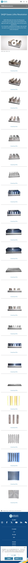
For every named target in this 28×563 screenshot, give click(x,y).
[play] (14, 42)
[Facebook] (7, 522)
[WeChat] (26, 522)
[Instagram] (2, 522)
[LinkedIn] (21, 522)
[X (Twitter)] (12, 522)
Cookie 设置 (13, 555)
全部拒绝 (9, 558)
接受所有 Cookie (18, 558)
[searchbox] (26, 1)
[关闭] (24, 547)
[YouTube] (16, 522)
